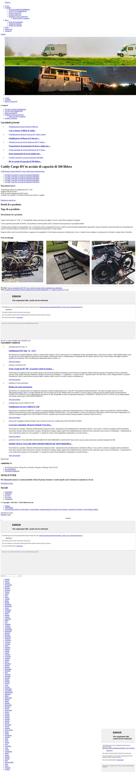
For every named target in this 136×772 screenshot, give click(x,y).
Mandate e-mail (6, 514)
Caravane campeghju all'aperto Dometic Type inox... (30, 425)
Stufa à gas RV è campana (21, 18)
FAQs (7, 27)
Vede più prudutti (15, 361)
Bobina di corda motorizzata (20, 387)
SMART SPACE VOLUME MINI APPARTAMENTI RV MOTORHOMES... (40, 444)
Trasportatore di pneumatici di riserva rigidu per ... (30, 146)
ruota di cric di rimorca (75, 509)
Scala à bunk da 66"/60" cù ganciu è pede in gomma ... (31, 369)
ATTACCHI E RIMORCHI (18, 11)
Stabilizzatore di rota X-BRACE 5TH (24, 407)
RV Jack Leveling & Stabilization (19, 9)
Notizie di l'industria (15, 24)
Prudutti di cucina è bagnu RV (18, 16)
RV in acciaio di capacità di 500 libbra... (25, 161)
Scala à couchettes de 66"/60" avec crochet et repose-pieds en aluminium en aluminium (35, 288)
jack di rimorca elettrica (12, 509)
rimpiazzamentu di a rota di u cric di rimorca (54, 509)
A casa (7, 6)
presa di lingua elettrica (91, 509)
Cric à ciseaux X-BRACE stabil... (22, 131)
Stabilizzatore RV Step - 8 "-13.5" (22, 351)
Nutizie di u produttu (15, 25)
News (6, 20)
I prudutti (8, 7)
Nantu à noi (8, 29)
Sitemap (7, 506)
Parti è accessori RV (15, 13)
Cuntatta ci (8, 31)
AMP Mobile (9, 508)
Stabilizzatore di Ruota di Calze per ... (24, 138)
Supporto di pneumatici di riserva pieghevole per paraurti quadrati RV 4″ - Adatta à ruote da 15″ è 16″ (37, 290)
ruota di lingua (34, 509)
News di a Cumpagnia (16, 22)
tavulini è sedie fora (15, 15)
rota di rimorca (24, 509)
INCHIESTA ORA (7, 483)
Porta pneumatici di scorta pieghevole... (25, 154)
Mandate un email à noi (8, 200)
